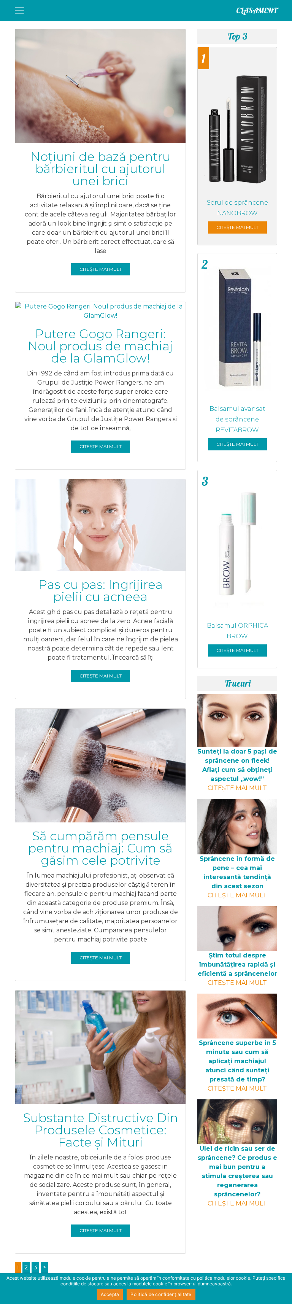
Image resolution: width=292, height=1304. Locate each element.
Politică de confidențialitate (160, 1294)
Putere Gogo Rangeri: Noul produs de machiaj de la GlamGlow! (100, 346)
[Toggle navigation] (19, 10)
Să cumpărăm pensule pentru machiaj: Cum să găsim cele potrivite (100, 848)
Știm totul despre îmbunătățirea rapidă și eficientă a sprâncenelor (237, 964)
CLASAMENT (256, 10)
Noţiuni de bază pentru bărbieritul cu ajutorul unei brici (100, 168)
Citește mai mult (100, 269)
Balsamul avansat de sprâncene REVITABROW (237, 419)
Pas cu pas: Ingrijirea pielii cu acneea (100, 590)
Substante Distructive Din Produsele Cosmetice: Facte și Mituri (100, 1130)
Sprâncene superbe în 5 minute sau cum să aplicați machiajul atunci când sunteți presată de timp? (237, 1061)
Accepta (110, 1294)
